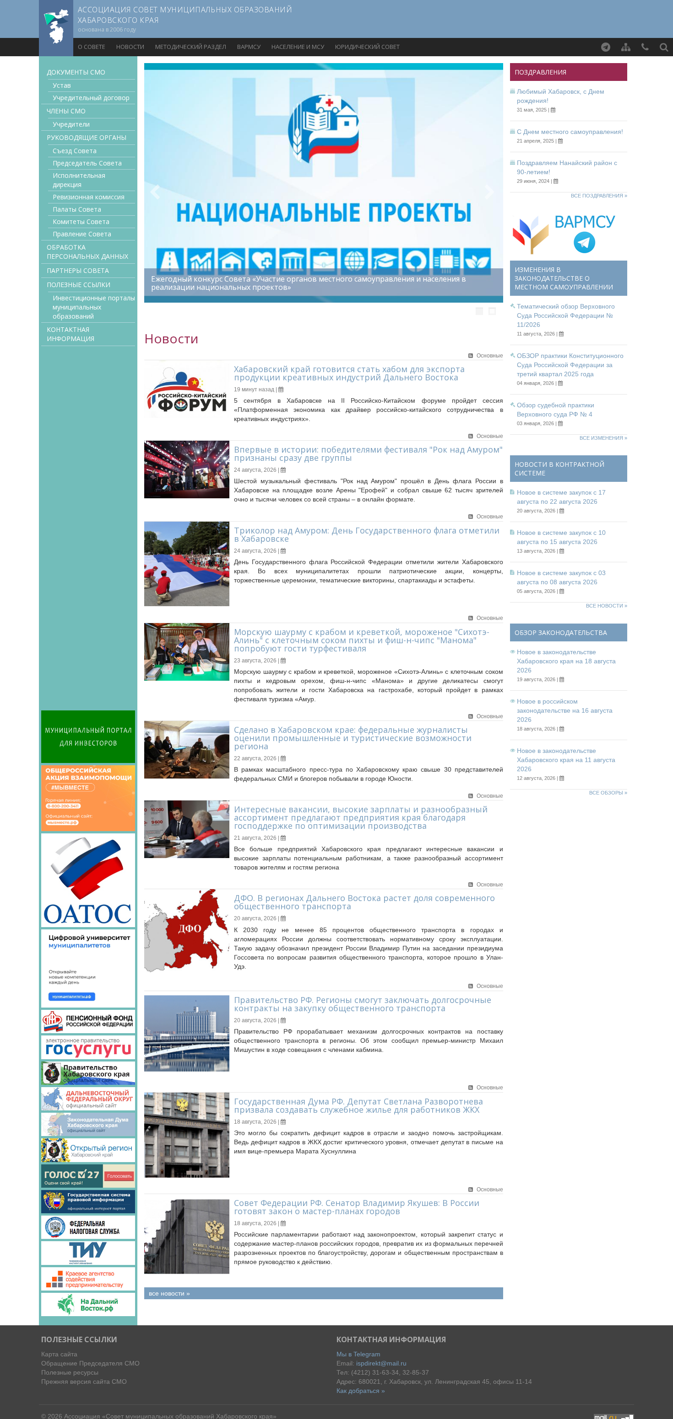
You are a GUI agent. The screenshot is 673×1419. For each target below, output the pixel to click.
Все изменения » (603, 438)
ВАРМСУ (249, 47)
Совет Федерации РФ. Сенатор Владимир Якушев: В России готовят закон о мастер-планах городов (356, 1206)
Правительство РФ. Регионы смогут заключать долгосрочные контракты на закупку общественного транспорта (362, 1004)
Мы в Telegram (358, 1354)
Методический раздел (190, 47)
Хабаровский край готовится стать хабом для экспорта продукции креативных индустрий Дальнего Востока (349, 373)
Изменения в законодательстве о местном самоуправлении (564, 278)
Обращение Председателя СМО (90, 1363)
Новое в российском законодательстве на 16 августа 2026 (565, 710)
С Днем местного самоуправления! (570, 131)
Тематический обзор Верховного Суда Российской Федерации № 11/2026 (566, 315)
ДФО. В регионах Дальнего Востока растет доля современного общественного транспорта (364, 902)
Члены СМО (66, 111)
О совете (91, 47)
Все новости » (606, 605)
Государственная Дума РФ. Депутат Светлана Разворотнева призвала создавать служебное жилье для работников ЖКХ (358, 1105)
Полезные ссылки (78, 284)
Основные (490, 355)
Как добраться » (360, 1390)
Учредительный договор (91, 97)
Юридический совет (367, 47)
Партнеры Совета (78, 270)
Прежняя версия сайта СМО (84, 1381)
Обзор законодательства (561, 632)
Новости (130, 47)
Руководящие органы (86, 137)
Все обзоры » (608, 792)
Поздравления (540, 72)
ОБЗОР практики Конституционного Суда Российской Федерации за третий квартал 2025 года (570, 365)
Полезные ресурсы (69, 1372)
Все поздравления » (599, 195)
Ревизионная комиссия (89, 196)
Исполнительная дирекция (79, 180)
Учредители (71, 124)
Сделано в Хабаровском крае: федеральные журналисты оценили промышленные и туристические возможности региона (353, 738)
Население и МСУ (297, 47)
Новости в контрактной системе (559, 468)
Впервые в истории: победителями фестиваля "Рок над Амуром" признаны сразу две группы (368, 453)
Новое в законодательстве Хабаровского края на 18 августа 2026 (566, 661)
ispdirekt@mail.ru (381, 1363)
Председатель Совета (87, 163)
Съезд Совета (75, 150)
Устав (62, 85)
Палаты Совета (77, 209)
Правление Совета (82, 233)
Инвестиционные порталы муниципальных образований (94, 306)
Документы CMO (76, 72)
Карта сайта (59, 1354)
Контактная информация (70, 334)
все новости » (169, 1293)
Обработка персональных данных (87, 252)
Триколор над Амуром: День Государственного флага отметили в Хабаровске (366, 534)
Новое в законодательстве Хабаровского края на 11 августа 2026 (566, 760)
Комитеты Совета (81, 221)
